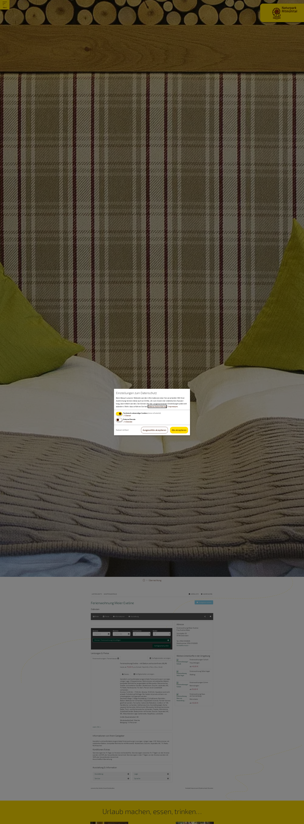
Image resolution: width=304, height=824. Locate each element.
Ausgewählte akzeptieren (154, 430)
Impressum (173, 406)
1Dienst (127, 415)
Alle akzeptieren (179, 430)
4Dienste (127, 422)
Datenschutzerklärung (157, 406)
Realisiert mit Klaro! (122, 430)
